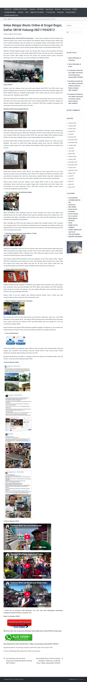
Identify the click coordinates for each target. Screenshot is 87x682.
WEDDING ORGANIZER (75, 236)
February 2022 (72, 123)
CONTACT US (8, 9)
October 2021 (72, 128)
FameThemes (79, 679)
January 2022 (72, 126)
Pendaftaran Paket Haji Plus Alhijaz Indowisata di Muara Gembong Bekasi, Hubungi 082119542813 (75, 85)
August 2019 (71, 173)
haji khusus (32, 9)
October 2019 (72, 167)
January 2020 (72, 159)
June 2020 (71, 151)
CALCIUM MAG (73, 198)
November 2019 (72, 165)
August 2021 (71, 131)
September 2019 (73, 170)
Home (5, 19)
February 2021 (72, 137)
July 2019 (71, 176)
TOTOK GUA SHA (50, 12)
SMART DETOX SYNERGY (37, 12)
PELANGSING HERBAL (10, 12)
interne (53, 40)
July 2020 (71, 148)
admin (20, 34)
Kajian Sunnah (49, 9)
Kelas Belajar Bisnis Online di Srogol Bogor (28, 651)
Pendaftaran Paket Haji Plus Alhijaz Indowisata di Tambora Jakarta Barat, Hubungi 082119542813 (75, 98)
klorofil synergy (67, 9)
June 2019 (71, 179)
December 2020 (72, 140)
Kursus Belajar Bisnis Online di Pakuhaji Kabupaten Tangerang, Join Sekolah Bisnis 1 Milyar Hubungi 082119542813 (48, 661)
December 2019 (72, 162)
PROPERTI (20, 12)
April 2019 (71, 184)
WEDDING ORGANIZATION (11, 15)
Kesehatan (58, 9)
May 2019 (71, 181)
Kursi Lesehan (72, 216)
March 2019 (71, 187)
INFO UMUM (40, 9)
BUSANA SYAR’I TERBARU (20, 9)
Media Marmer (72, 218)
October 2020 (72, 145)
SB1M (26, 12)
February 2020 (72, 156)
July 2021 (71, 134)
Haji (69, 202)
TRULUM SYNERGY (71, 12)
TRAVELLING (60, 12)
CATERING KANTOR (74, 200)
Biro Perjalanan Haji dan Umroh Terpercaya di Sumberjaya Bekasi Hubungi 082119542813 (19, 661)
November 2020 (72, 142)
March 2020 (71, 153)
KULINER (75, 9)
